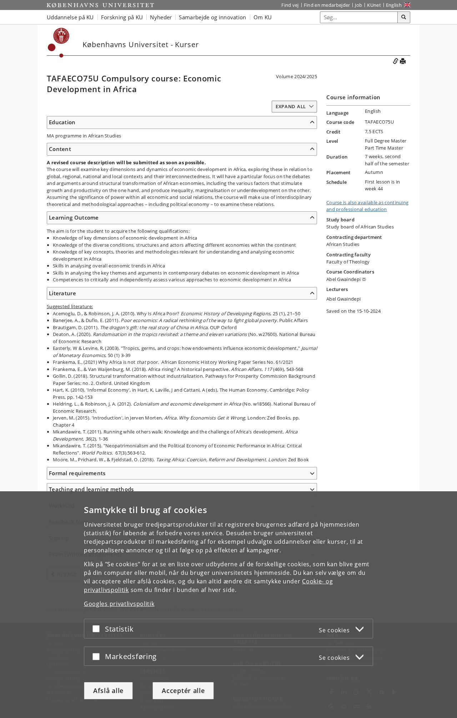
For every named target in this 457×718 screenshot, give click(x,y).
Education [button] (62, 122)
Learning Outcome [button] (74, 217)
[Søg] (403, 17)
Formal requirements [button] (77, 473)
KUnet (374, 5)
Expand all (291, 106)
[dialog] (228, 604)
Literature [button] (62, 293)
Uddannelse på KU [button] (70, 17)
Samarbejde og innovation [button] (212, 17)
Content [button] (60, 148)
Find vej (289, 5)
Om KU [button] (262, 17)
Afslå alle (108, 690)
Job (358, 5)
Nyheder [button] (161, 17)
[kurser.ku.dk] (59, 42)
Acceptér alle (183, 690)
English (394, 5)
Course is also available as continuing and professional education (367, 206)
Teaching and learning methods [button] (91, 489)
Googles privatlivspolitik (119, 604)
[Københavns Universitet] (100, 5)
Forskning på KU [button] (122, 17)
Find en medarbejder (327, 5)
